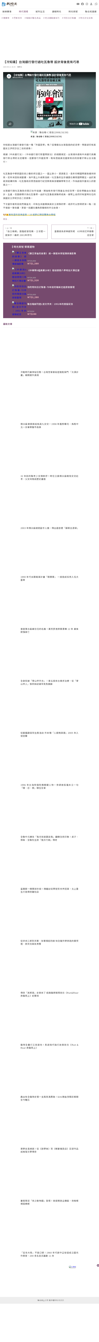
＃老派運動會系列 (51, 17)
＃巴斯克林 (17, 17)
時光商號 (73, 11)
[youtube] (78, 3)
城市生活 (40, 11)
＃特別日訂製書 (69, 17)
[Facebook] (82, 3)
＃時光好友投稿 (85, 17)
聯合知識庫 (91, 11)
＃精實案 (5, 17)
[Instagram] (87, 3)
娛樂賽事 (7, 11)
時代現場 (23, 11)
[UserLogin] (91, 3)
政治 (5, 218)
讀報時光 (56, 11)
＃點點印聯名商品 (32, 17)
